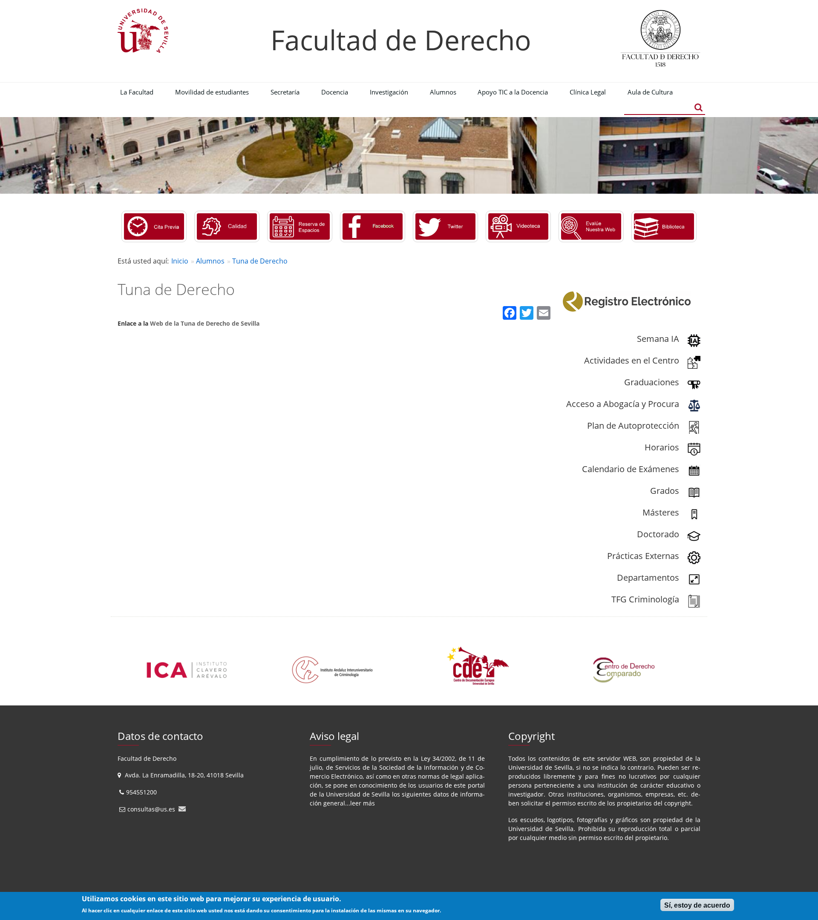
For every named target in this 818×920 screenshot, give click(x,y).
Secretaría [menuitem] (285, 92)
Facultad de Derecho (401, 39)
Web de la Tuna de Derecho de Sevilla (204, 323)
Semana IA (658, 338)
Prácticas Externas (643, 555)
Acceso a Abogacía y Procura (622, 403)
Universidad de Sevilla (358, 794)
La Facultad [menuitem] (136, 92)
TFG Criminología (645, 599)
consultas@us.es (151, 809)
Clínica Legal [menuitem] (588, 92)
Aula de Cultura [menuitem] (650, 92)
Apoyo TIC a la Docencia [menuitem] (513, 92)
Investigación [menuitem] (389, 92)
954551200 (142, 792)
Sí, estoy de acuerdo (697, 905)
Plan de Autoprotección (633, 425)
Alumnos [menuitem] (443, 92)
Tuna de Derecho (260, 261)
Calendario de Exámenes (630, 468)
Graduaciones (651, 382)
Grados (664, 490)
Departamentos (648, 577)
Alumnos (210, 261)
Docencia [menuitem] (334, 92)
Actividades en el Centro (631, 360)
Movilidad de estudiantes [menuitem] (212, 92)
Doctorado (658, 534)
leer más (362, 803)
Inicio (179, 261)
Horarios (662, 447)
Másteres (660, 512)
